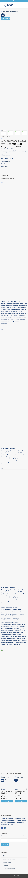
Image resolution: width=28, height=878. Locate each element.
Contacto (5, 865)
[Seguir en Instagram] (5, 828)
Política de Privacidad (9, 868)
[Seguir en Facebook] (2, 828)
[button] (3, 5)
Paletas (8, 136)
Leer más (7, 801)
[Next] (24, 70)
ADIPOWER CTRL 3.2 (6, 791)
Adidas (7, 163)
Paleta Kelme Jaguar (20, 791)
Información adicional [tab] (8, 178)
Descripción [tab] (4, 175)
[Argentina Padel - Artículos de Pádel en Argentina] (11, 5)
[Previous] (3, 70)
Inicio (3, 136)
